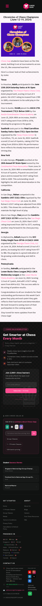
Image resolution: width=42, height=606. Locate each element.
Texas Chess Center (25, 135)
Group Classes (12, 439)
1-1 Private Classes (9, 509)
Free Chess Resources (31, 516)
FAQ (25, 520)
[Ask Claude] (16, 427)
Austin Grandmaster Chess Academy (17, 114)
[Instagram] (34, 572)
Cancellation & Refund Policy (10, 528)
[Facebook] (29, 581)
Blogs (26, 509)
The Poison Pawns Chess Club (26, 90)
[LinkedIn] (29, 576)
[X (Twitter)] (34, 576)
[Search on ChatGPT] (7, 427)
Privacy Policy (18, 399)
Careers (26, 513)
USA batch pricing (13, 450)
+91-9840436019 (11, 584)
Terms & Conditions (9, 520)
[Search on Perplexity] (12, 427)
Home (5, 506)
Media (5, 516)
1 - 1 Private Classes (14, 444)
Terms (25, 399)
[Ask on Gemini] (21, 427)
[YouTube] (29, 572)
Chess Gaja (6, 61)
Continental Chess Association (14, 166)
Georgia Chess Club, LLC (27, 243)
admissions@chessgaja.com (15, 590)
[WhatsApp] (30, 594)
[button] (7, 6)
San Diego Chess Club (10, 201)
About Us (27, 506)
